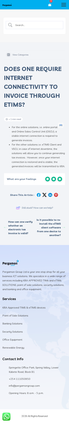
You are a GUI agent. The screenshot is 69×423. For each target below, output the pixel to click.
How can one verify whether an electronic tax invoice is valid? (20, 227)
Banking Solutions (12, 323)
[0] (49, 4)
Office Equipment (12, 339)
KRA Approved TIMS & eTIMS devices (24, 307)
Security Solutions (12, 331)
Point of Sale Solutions (15, 315)
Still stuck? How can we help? (37, 207)
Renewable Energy (13, 347)
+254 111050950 (19, 378)
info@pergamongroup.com (24, 385)
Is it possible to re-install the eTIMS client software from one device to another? (49, 227)
